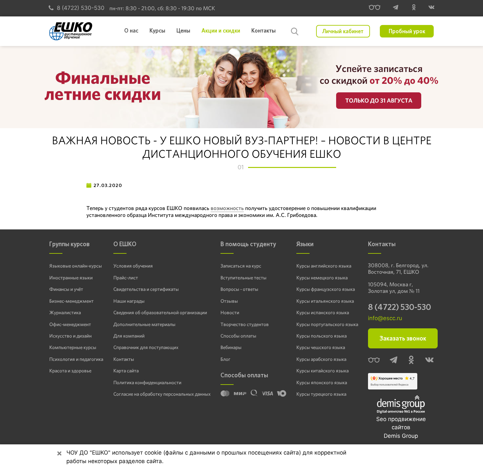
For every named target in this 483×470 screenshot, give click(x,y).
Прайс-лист (125, 277)
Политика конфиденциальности (147, 382)
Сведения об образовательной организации (160, 312)
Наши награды (129, 301)
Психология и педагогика (76, 359)
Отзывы (229, 301)
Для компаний (129, 336)
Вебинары (231, 347)
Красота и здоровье (70, 370)
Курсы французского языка (325, 289)
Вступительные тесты (243, 277)
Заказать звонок (403, 338)
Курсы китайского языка (322, 370)
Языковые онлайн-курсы (75, 266)
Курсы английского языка (323, 266)
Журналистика (65, 312)
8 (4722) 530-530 (80, 8)
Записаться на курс (240, 266)
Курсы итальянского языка (325, 301)
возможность (227, 208)
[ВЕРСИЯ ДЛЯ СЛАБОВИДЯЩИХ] (374, 8)
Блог (225, 359)
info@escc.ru (385, 318)
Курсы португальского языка (327, 324)
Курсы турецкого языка (321, 394)
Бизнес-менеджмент (71, 301)
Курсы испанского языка (322, 312)
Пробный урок (407, 31)
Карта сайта (126, 370)
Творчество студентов (244, 324)
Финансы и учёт (66, 289)
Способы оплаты (238, 336)
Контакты (123, 359)
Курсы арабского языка (321, 359)
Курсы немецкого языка (322, 277)
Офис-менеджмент (70, 324)
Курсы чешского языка (320, 347)
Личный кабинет (342, 31)
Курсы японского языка (321, 382)
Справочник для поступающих (145, 347)
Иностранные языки (71, 277)
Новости (229, 312)
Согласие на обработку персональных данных (162, 394)
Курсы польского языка (321, 336)
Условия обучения (133, 266)
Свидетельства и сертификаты (146, 289)
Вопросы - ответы (239, 289)
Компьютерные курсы (72, 347)
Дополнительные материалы (144, 324)
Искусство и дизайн (70, 336)
